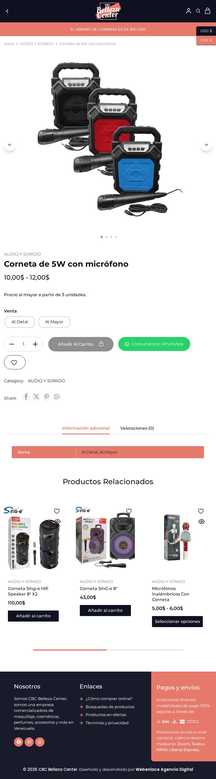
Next (206, 145)
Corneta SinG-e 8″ (98, 588)
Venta (10, 311)
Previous (10, 145)
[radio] (20, 322)
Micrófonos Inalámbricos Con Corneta (170, 594)
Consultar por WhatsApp (157, 343)
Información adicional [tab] (86, 428)
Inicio (9, 43)
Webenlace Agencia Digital (164, 769)
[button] (33, 616)
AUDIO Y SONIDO (36, 43)
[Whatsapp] (39, 742)
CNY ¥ (204, 40)
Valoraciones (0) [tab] (137, 428)
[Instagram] (29, 742)
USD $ (204, 30)
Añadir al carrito (76, 344)
